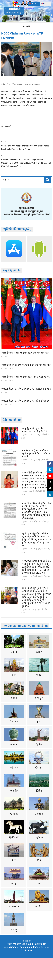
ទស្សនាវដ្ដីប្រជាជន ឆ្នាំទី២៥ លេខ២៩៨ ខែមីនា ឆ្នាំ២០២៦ (25, 401)
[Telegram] (50, 470)
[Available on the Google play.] (39, 249)
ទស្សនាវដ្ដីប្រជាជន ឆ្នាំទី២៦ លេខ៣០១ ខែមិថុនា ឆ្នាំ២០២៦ (26, 365)
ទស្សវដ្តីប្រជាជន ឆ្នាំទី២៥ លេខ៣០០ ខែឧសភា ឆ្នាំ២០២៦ (25, 377)
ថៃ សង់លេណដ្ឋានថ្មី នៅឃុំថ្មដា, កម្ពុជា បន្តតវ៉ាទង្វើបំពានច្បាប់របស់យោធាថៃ (36, 453)
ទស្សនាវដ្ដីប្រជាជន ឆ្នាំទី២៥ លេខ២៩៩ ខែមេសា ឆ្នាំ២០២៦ (26, 389)
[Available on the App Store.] (13, 249)
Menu (28, 26)
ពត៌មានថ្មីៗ (8, 126)
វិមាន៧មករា (13, 9)
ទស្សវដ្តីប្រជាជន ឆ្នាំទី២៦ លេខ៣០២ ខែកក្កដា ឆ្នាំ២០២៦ (25, 353)
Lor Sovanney (34, 84)
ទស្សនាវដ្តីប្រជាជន (12, 270)
